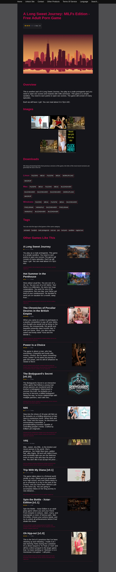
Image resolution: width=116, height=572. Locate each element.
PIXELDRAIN (28, 207)
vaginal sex (79, 230)
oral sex (53, 230)
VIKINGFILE (40, 207)
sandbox (71, 230)
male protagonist (43, 230)
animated (27, 230)
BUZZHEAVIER (66, 187)
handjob (34, 230)
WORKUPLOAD (68, 175)
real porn (64, 230)
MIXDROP (27, 181)
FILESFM (34, 175)
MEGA (42, 175)
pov (58, 230)
